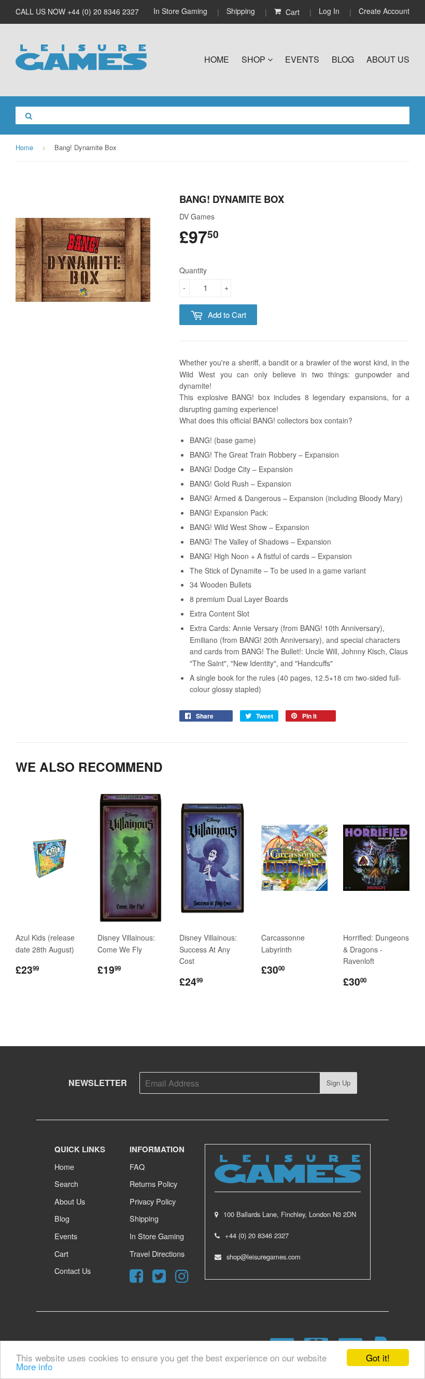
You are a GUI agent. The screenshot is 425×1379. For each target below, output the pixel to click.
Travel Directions (157, 1253)
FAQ (137, 1166)
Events (302, 59)
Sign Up (338, 1083)
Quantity (193, 270)
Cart (61, 1253)
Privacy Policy (153, 1201)
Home (216, 59)
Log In (329, 11)
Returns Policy (153, 1183)
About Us (387, 59)
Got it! (378, 1357)
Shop (254, 59)
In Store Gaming (181, 11)
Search (66, 1183)
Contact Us (72, 1270)
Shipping (240, 11)
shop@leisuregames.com (263, 1256)
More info (34, 1366)
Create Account (384, 11)
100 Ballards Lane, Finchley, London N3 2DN (289, 1214)
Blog (343, 59)
